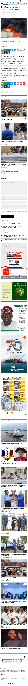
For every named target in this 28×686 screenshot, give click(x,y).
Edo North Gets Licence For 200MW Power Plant (15, 239)
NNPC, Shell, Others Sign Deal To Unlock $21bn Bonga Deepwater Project (13, 602)
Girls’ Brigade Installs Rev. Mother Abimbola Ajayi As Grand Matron (13, 625)
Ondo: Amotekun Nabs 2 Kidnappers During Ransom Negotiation (13, 118)
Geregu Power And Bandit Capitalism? (11, 648)
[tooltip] (2, 12)
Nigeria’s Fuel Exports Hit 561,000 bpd (12, 223)
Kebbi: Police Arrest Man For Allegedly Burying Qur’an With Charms (12, 142)
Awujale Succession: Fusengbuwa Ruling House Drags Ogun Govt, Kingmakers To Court (14, 231)
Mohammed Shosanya (9, 41)
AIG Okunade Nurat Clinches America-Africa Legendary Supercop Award (13, 236)
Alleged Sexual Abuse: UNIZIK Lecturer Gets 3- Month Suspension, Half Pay (14, 227)
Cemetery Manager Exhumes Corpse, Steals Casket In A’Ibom (13, 165)
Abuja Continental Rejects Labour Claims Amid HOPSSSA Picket (13, 555)
